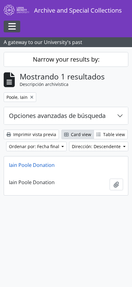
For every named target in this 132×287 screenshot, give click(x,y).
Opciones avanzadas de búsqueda (57, 115)
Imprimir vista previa (34, 134)
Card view (80, 134)
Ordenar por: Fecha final (34, 146)
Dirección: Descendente (97, 146)
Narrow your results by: (66, 59)
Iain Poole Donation (32, 165)
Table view (113, 134)
